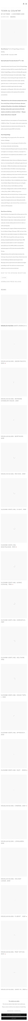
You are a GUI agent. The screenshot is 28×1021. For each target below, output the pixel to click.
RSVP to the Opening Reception (13, 273)
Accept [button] (14, 1018)
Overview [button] (5, 17)
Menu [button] (26, 4)
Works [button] (13, 17)
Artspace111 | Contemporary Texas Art (4, 4)
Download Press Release (11, 281)
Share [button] (4, 277)
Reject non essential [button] (14, 1014)
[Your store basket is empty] (23, 4)
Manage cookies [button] (14, 1011)
